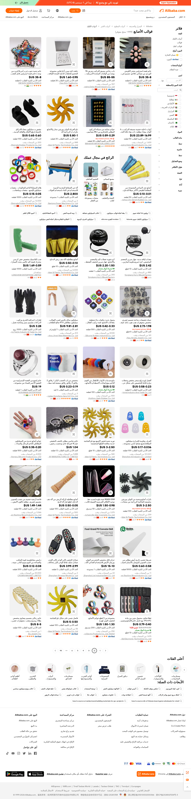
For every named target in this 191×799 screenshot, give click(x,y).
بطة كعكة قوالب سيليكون (116, 213)
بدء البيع (34, 726)
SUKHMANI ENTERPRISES (29, 392)
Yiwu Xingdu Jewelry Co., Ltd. (138, 338)
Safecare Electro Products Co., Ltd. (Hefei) (99, 634)
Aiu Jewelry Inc (34, 634)
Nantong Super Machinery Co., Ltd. (63, 203)
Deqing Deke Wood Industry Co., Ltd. (99, 87)
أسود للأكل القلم (28, 213)
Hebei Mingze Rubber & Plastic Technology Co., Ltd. (62, 145)
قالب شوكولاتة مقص (69, 689)
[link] (187, 772)
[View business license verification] (120, 794)
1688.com (67, 786)
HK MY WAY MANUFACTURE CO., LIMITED (62, 457)
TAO (117, 786)
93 (61, 651)
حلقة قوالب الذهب (47, 689)
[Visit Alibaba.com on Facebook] (35, 753)
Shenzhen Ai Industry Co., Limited (136, 457)
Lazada (96, 786)
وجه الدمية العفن (68, 213)
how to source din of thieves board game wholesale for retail (155, 701)
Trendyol (125, 786)
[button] (83, 10)
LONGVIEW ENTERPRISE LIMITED (26, 275)
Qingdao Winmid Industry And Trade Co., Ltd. (135, 392)
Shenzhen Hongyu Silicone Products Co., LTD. (25, 457)
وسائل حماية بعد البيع (139, 736)
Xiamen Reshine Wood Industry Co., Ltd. (25, 515)
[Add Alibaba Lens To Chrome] (146, 774)
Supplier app (102, 774)
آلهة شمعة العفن (144, 695)
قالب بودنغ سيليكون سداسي (23, 689)
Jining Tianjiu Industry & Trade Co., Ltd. (25, 332)
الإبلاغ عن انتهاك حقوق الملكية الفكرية (59, 742)
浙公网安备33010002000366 (141, 795)
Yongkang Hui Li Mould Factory (138, 275)
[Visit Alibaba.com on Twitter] (24, 753)
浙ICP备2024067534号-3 (167, 795)
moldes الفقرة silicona (109, 219)
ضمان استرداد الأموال (139, 726)
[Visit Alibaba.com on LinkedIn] (29, 753)
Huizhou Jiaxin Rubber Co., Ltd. (101, 398)
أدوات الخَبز (105, 26)
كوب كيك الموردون (172, 689)
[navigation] (170, 338)
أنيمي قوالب (131, 689)
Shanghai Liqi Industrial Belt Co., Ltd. (99, 575)
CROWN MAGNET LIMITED (29, 575)
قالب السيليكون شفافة (90, 213)
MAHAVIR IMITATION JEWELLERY (100, 143)
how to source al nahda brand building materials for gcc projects (98, 701)
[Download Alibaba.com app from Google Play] (15, 774)
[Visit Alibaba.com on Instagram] (18, 753)
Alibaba (149, 26)
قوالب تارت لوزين (73, 695)
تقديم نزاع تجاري (67, 731)
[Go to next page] (55, 650)
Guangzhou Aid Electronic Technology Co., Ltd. (135, 639)
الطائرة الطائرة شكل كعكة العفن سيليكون (54, 219)
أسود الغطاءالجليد (48, 213)
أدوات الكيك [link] (92, 26)
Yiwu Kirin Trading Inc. (68, 83)
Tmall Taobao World (81, 786)
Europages (136, 786)
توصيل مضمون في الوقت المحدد (135, 731)
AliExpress (55, 786)
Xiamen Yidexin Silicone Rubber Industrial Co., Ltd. (99, 335)
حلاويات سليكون (107, 695)
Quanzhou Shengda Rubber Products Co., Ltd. (25, 145)
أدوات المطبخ (119, 26)
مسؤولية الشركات (178, 731)
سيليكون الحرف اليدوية (85, 219)
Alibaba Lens (175, 774)
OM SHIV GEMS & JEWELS (139, 83)
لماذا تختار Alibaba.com (175, 720)
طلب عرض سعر (104, 726)
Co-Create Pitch (178, 726)
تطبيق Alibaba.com (55, 774)
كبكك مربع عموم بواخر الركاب (168, 695)
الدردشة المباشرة (67, 726)
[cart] (48, 11)
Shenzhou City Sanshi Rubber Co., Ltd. (135, 200)
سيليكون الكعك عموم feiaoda (137, 219)
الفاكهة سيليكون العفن (111, 689)
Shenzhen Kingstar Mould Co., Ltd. (63, 575)
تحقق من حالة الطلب (28, 731)
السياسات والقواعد (140, 747)
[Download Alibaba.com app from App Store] (35, 774)
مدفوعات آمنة (142, 720)
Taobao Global (107, 786)
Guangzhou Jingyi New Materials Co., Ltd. (62, 335)
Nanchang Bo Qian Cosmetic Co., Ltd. (99, 515)
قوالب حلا (90, 695)
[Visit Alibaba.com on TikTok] (7, 753)
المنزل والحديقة (135, 26)
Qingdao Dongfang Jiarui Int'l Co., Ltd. (62, 396)
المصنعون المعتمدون (103, 720)
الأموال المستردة (67, 736)
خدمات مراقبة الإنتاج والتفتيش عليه (134, 742)
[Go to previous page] (105, 650)
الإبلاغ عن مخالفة (67, 747)
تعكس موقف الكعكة (151, 689)
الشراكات (33, 742)
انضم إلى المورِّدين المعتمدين (25, 736)
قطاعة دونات (126, 695)
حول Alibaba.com (177, 715)
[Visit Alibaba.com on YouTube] (13, 753)
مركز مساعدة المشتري (64, 720)
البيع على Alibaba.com (28, 720)
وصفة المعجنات (89, 689)
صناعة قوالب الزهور (52, 695)
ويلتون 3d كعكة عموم (140, 213)
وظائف (182, 736)
